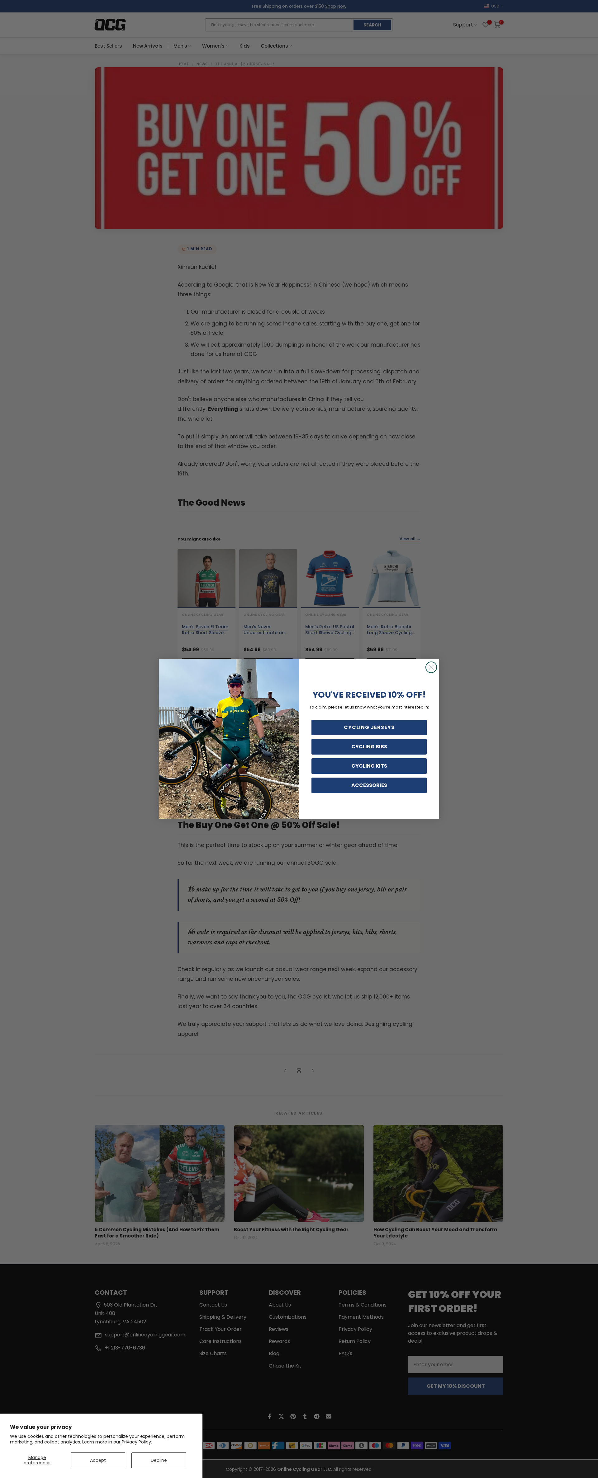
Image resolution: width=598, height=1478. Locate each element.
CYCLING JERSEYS (369, 727)
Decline (159, 1460)
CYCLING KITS (369, 765)
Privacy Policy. (137, 1442)
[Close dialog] (431, 667)
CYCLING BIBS (369, 746)
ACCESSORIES (369, 785)
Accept (98, 1460)
